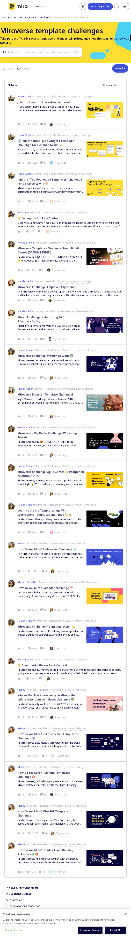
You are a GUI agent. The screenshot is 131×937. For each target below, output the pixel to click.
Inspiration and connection (25, 906)
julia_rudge (23, 212)
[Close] (125, 914)
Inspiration (46, 17)
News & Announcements (23, 887)
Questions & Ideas (20, 893)
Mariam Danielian (27, 582)
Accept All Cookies (90, 930)
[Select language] (82, 6)
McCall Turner (25, 388)
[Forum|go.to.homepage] (27, 6)
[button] (4, 7)
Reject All (115, 930)
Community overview (24, 17)
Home (6, 17)
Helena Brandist (26, 242)
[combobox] (41, 52)
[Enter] (3, 52)
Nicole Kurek (25, 96)
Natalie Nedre (25, 281)
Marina (21, 543)
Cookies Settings (14, 930)
